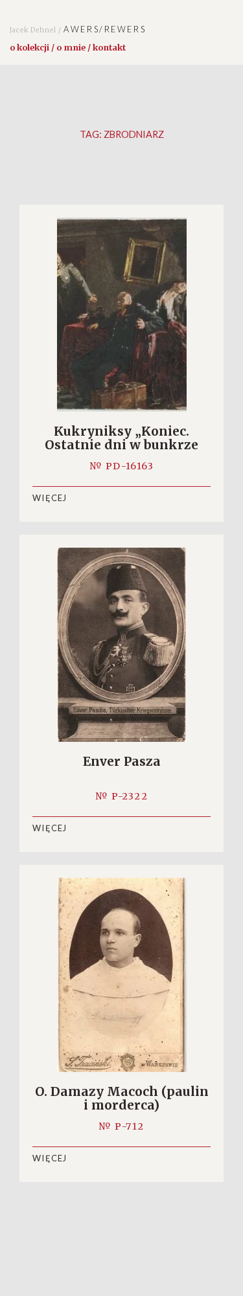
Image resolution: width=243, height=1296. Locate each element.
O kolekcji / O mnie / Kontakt (68, 47)
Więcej (49, 498)
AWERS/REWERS (78, 29)
